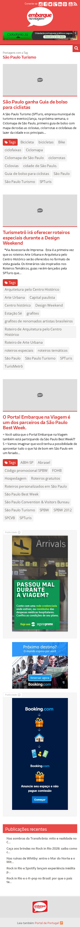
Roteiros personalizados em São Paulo (36, 486)
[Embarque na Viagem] (40, 24)
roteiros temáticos (52, 350)
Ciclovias (12, 165)
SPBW (44, 510)
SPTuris (46, 181)
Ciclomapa (34, 150)
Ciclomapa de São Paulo (24, 157)
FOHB (56, 470)
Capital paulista (42, 297)
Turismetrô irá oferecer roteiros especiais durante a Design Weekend (36, 237)
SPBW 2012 (63, 510)
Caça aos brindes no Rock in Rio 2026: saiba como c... (42, 850)
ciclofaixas (13, 150)
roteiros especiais (19, 350)
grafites (33, 313)
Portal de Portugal (47, 923)
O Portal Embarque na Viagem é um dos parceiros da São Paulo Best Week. (36, 422)
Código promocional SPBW (26, 470)
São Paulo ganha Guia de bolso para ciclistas (35, 104)
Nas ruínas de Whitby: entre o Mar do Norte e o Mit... (41, 860)
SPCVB (10, 517)
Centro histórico (18, 305)
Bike (61, 142)
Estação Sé (13, 313)
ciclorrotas (56, 157)
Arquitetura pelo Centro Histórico (32, 289)
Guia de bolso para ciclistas (27, 173)
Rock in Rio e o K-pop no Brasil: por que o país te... (39, 880)
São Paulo (61, 173)
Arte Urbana (15, 297)
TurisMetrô (14, 366)
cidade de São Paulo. (40, 165)
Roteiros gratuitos (45, 478)
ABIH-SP (26, 462)
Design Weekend (49, 305)
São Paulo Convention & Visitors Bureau (37, 502)
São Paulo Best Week (22, 494)
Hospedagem (15, 478)
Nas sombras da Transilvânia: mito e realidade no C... (42, 840)
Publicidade (11, 532)
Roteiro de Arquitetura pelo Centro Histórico (33, 332)
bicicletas (46, 142)
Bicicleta (27, 142)
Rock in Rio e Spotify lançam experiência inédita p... (41, 870)
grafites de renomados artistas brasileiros (39, 321)
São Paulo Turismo (20, 181)
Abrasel (44, 462)
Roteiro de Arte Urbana (24, 342)
